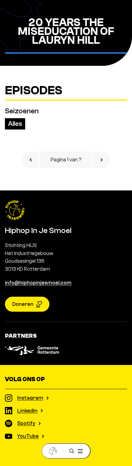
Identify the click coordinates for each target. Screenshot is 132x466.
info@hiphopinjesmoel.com (38, 283)
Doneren (22, 304)
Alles (15, 124)
